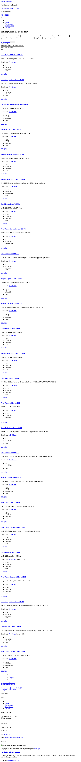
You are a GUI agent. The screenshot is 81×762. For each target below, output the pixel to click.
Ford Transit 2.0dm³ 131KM (10, 403)
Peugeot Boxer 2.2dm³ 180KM (11, 477)
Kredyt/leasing (9, 26)
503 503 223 (5, 15)
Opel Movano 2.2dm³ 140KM (10, 328)
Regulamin (5, 752)
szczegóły (4, 74)
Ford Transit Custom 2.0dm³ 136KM (13, 229)
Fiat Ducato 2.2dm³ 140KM (10, 254)
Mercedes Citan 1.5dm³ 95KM (11, 129)
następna (11, 678)
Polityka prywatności (14, 752)
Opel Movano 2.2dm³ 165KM (10, 204)
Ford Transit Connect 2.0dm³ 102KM (13, 577)
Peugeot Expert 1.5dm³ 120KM (11, 278)
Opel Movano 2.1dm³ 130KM (10, 552)
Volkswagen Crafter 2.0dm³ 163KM (13, 179)
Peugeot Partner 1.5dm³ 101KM (11, 303)
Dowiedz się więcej (13, 760)
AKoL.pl (37, 748)
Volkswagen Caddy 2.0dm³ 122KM (12, 154)
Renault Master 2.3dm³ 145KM (11, 428)
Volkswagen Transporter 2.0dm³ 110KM (14, 104)
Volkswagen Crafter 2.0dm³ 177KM (13, 353)
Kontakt (7, 27)
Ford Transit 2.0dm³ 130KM (10, 502)
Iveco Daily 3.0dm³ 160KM (10, 378)
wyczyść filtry (5, 42)
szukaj (13, 42)
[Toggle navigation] (1, 17)
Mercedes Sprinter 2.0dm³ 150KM (12, 80)
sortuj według (5, 44)
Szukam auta (9, 24)
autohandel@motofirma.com (10, 8)
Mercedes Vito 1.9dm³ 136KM (11, 627)
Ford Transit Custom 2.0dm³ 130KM (13, 527)
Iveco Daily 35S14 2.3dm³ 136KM (12, 55)
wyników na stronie (7, 47)
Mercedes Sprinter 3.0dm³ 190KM (12, 602)
